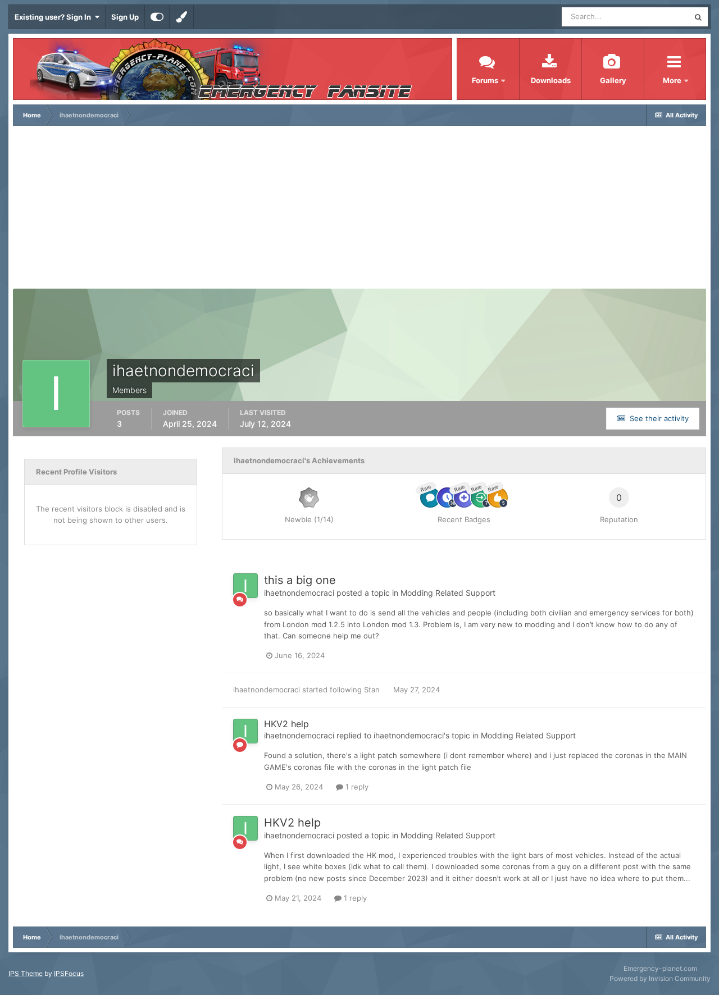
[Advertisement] (359, 210)
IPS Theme (25, 973)
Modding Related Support (448, 592)
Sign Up (125, 16)
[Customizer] (157, 17)
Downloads (551, 80)
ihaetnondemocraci (299, 592)
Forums (485, 80)
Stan (372, 689)
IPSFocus (69, 973)
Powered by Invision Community (660, 978)
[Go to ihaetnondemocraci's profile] (245, 585)
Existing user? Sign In (54, 16)
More (673, 80)
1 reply (355, 786)
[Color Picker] (181, 17)
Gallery (613, 80)
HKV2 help (286, 723)
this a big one (300, 580)
